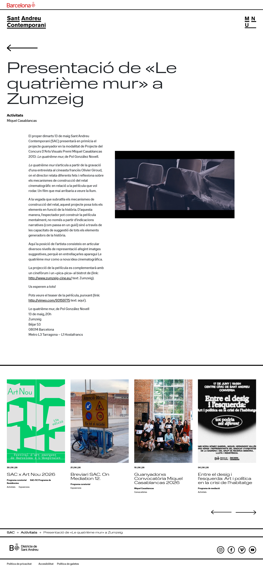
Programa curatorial (17, 480)
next (246, 512)
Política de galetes (68, 564)
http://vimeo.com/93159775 (49, 300)
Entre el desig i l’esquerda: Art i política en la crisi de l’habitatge (225, 479)
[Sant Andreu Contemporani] (26, 22)
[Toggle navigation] (250, 22)
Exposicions (24, 487)
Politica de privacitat (19, 564)
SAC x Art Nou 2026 (31, 475)
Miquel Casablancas (22, 121)
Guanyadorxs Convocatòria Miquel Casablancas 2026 (158, 479)
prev (221, 512)
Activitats (29, 532)
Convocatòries (140, 492)
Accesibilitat (46, 564)
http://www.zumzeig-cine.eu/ (50, 278)
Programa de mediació (209, 489)
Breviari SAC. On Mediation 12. (90, 477)
